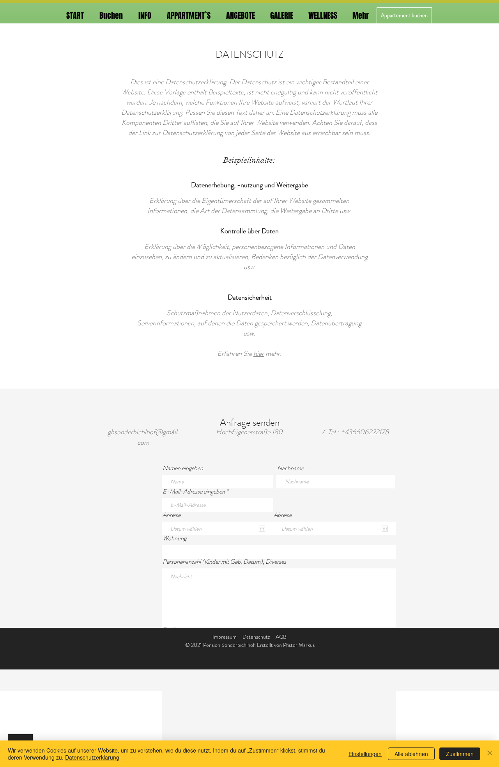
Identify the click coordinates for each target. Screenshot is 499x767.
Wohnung (174, 538)
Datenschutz (256, 637)
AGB (281, 637)
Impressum (224, 637)
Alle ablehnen (411, 754)
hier (258, 353)
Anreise (171, 515)
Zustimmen (460, 754)
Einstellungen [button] (365, 754)
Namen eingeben (183, 468)
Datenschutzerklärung (92, 757)
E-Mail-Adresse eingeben (194, 491)
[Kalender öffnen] (262, 529)
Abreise (283, 515)
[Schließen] (489, 754)
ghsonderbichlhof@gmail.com (143, 437)
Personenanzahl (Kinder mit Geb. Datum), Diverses (224, 562)
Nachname (290, 468)
